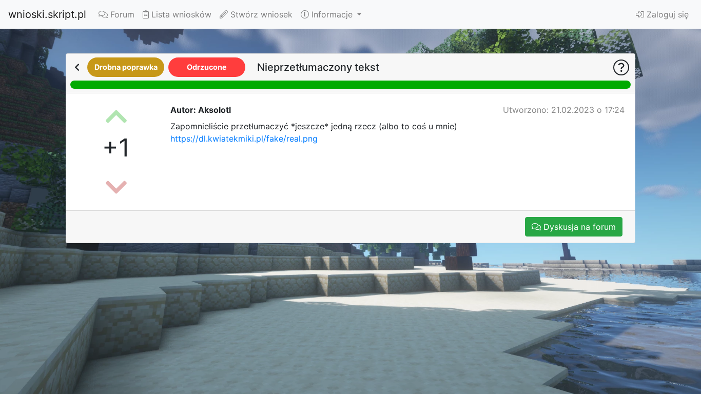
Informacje (332, 14)
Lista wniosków (180, 14)
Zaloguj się (666, 14)
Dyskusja (578, 227)
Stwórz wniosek (260, 14)
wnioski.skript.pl (47, 14)
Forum (121, 14)
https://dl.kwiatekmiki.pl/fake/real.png (244, 138)
